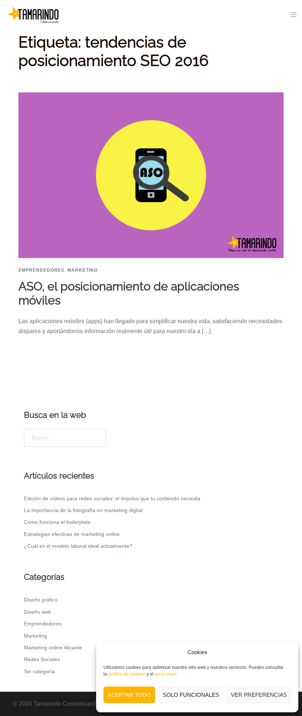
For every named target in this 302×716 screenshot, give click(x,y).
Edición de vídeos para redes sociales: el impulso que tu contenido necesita (112, 498)
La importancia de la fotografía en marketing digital (83, 510)
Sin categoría (39, 671)
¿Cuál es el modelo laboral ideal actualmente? (78, 546)
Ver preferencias (259, 695)
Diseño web (37, 612)
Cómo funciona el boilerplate (57, 522)
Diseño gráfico (40, 600)
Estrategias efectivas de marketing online (72, 534)
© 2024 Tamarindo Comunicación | (59, 704)
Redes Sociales (42, 659)
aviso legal (165, 674)
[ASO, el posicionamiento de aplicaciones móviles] (151, 174)
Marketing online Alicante (53, 647)
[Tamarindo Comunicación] (33, 14)
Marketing (82, 270)
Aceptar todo (129, 695)
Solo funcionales (191, 695)
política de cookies (126, 674)
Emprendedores (41, 270)
